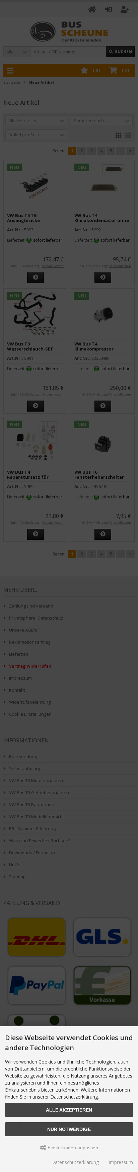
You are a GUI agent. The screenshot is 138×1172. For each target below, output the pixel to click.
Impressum (121, 1162)
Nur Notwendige (69, 1129)
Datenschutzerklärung (75, 1162)
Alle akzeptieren (69, 1110)
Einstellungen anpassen (72, 1147)
